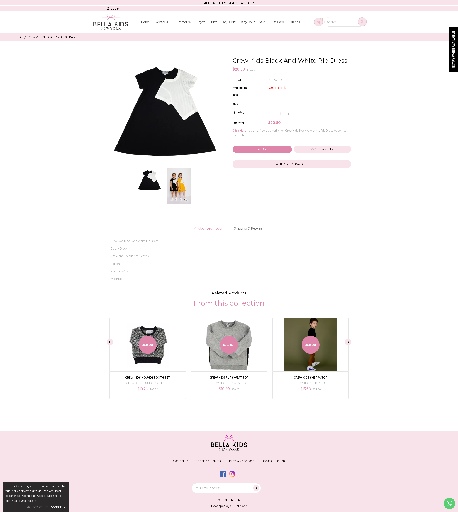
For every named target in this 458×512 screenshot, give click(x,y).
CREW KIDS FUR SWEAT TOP (229, 377)
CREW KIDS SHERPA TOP (310, 377)
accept (58, 507)
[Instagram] (233, 475)
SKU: (236, 95)
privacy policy (37, 507)
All (20, 37)
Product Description (208, 228)
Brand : (237, 80)
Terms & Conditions (241, 461)
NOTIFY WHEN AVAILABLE (291, 164)
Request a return (273, 461)
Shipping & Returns (248, 228)
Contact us (180, 461)
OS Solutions (238, 506)
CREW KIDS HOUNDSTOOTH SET (147, 377)
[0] (317, 22)
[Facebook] (224, 475)
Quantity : (239, 112)
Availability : (241, 88)
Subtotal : (239, 123)
